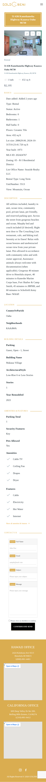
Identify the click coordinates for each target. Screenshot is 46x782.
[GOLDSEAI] (15, 4)
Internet (17, 516)
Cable (16, 495)
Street (26, 350)
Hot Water (18, 509)
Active (16, 109)
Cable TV (18, 459)
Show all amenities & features (16, 523)
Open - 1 (17, 350)
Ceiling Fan (19, 466)
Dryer (16, 480)
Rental (7, 60)
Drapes (16, 473)
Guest (9, 350)
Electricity (18, 502)
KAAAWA (11, 328)
